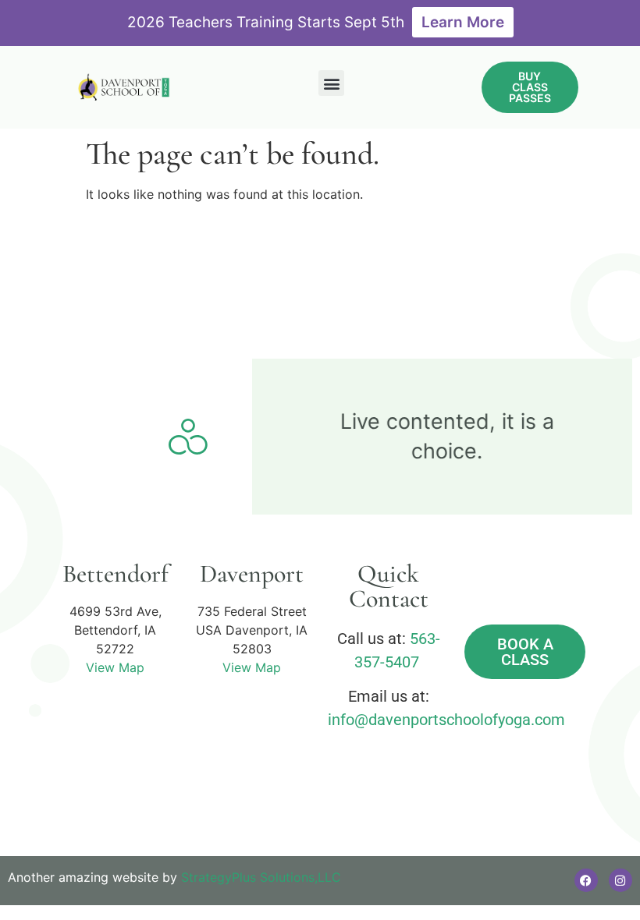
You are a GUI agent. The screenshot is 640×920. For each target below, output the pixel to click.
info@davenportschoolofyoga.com (446, 719)
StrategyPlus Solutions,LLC (261, 877)
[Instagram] (620, 880)
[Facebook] (586, 880)
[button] (331, 83)
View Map (115, 667)
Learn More (462, 22)
